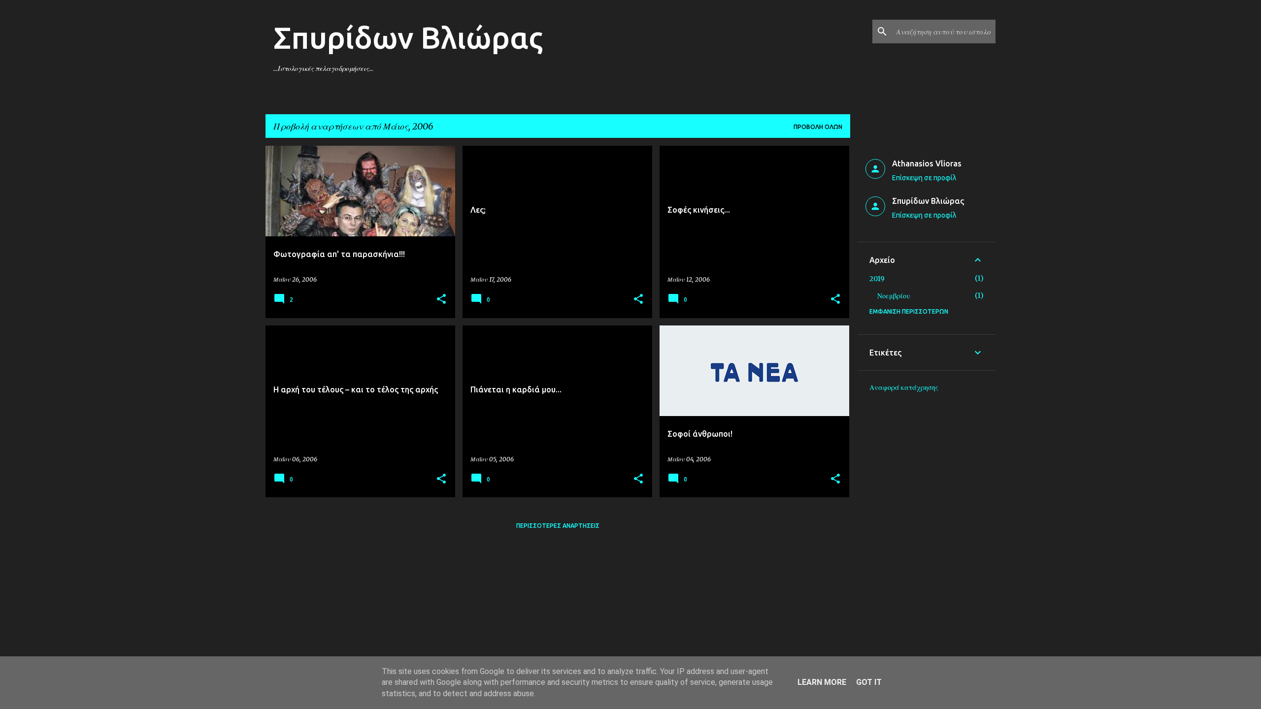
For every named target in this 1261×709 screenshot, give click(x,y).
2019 (877, 278)
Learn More (821, 682)
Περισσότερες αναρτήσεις (557, 525)
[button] (441, 299)
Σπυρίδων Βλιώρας (408, 37)
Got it (869, 682)
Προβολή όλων (818, 127)
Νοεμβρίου (893, 295)
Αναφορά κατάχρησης (903, 387)
